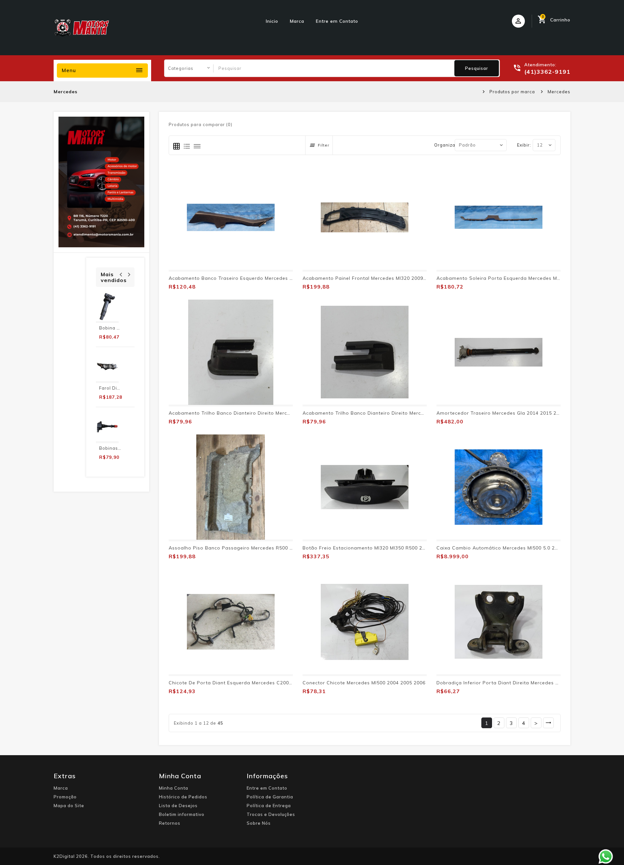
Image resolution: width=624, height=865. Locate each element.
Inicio (272, 21)
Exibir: (524, 145)
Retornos (169, 823)
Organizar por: (451, 145)
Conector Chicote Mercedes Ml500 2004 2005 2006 (364, 683)
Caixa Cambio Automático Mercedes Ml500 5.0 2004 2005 (506, 548)
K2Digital (64, 856)
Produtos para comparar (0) (200, 124)
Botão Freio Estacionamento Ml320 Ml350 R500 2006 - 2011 (375, 548)
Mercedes (559, 91)
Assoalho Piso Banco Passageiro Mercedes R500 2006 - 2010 (243, 548)
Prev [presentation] (121, 274)
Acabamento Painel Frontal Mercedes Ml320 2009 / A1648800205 (382, 278)
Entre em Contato (337, 21)
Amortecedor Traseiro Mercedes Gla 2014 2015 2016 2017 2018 (514, 413)
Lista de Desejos (178, 805)
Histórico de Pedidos (183, 796)
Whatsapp (605, 856)
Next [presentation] (129, 274)
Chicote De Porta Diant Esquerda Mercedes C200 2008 (235, 683)
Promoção (65, 796)
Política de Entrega (269, 805)
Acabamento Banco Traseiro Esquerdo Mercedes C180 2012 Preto (249, 278)
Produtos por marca (512, 91)
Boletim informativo (181, 814)
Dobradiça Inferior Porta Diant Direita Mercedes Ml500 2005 (509, 683)
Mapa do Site (69, 805)
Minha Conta (173, 788)
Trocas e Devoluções (271, 814)
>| (548, 722)
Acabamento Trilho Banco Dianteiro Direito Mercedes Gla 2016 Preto (253, 413)
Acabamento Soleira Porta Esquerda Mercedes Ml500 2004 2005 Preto (522, 278)
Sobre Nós (259, 823)
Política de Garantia (270, 796)
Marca (297, 21)
